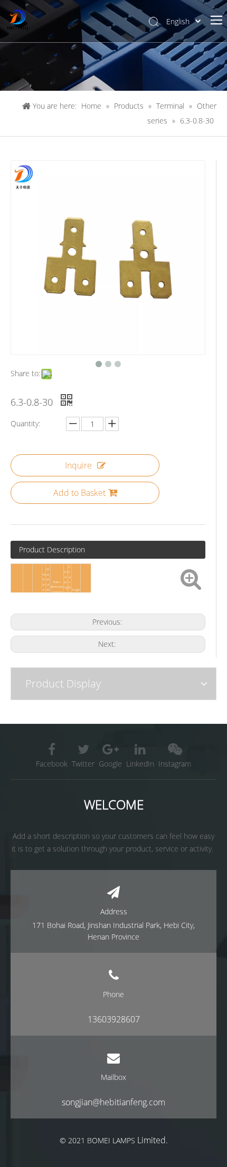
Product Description (52, 549)
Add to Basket (79, 493)
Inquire (78, 465)
